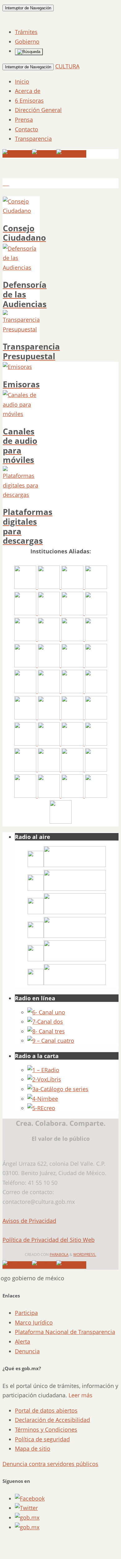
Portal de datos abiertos (46, 1410)
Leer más (80, 1395)
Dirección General (38, 110)
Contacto (26, 129)
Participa (26, 1312)
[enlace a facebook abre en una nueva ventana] (30, 1498)
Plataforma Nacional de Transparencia (65, 1332)
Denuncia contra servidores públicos (50, 1464)
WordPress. (84, 1254)
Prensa (24, 119)
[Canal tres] (46, 1031)
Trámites (26, 32)
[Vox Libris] (44, 1079)
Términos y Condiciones (46, 1429)
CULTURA (67, 66)
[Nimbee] (42, 1098)
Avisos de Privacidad (29, 1220)
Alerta (22, 1341)
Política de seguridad (42, 1439)
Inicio (22, 81)
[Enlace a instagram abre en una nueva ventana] (27, 1517)
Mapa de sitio (32, 1448)
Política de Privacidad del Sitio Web (48, 1239)
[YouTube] (17, 154)
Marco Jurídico (34, 1322)
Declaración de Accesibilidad (52, 1420)
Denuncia (27, 1351)
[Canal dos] (45, 1021)
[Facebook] (71, 154)
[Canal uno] (46, 1012)
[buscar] (29, 51)
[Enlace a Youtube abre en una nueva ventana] (27, 1527)
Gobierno (27, 41)
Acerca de (27, 91)
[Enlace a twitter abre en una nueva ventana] (26, 1508)
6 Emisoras (29, 100)
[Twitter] (44, 154)
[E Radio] (43, 1070)
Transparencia (33, 138)
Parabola (59, 1254)
